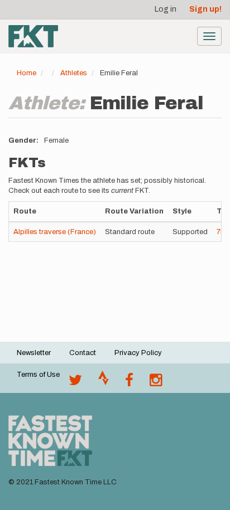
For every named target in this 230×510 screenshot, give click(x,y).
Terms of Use (38, 374)
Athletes (73, 73)
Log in (165, 9)
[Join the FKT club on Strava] (103, 383)
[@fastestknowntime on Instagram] (156, 383)
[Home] (33, 36)
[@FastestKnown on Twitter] (75, 383)
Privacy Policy (138, 353)
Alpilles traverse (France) (54, 232)
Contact (82, 353)
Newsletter (34, 353)
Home (26, 73)
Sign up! (205, 9)
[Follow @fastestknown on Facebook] (129, 383)
